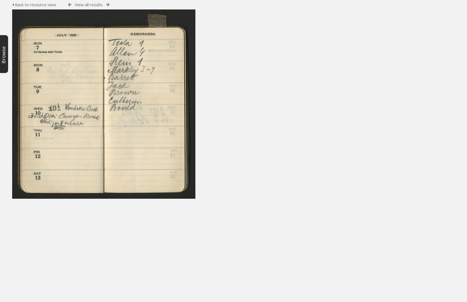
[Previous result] (70, 5)
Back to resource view (35, 4)
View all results (89, 4)
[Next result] (107, 5)
